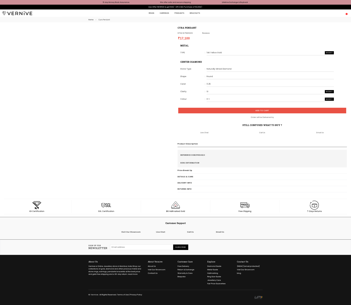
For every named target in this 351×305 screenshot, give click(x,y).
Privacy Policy (136, 294)
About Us (152, 266)
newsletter (97, 247)
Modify (329, 53)
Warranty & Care (185, 273)
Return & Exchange (186, 269)
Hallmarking (212, 273)
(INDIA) (248, 266)
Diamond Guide (214, 266)
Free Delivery (183, 266)
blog (239, 273)
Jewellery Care (214, 280)
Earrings (164, 13)
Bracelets (195, 13)
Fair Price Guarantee (216, 283)
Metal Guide (212, 269)
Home (90, 19)
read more (133, 274)
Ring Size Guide (214, 276)
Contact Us (153, 273)
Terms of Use (123, 294)
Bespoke (182, 276)
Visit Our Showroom (156, 269)
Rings (151, 13)
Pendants (179, 13)
